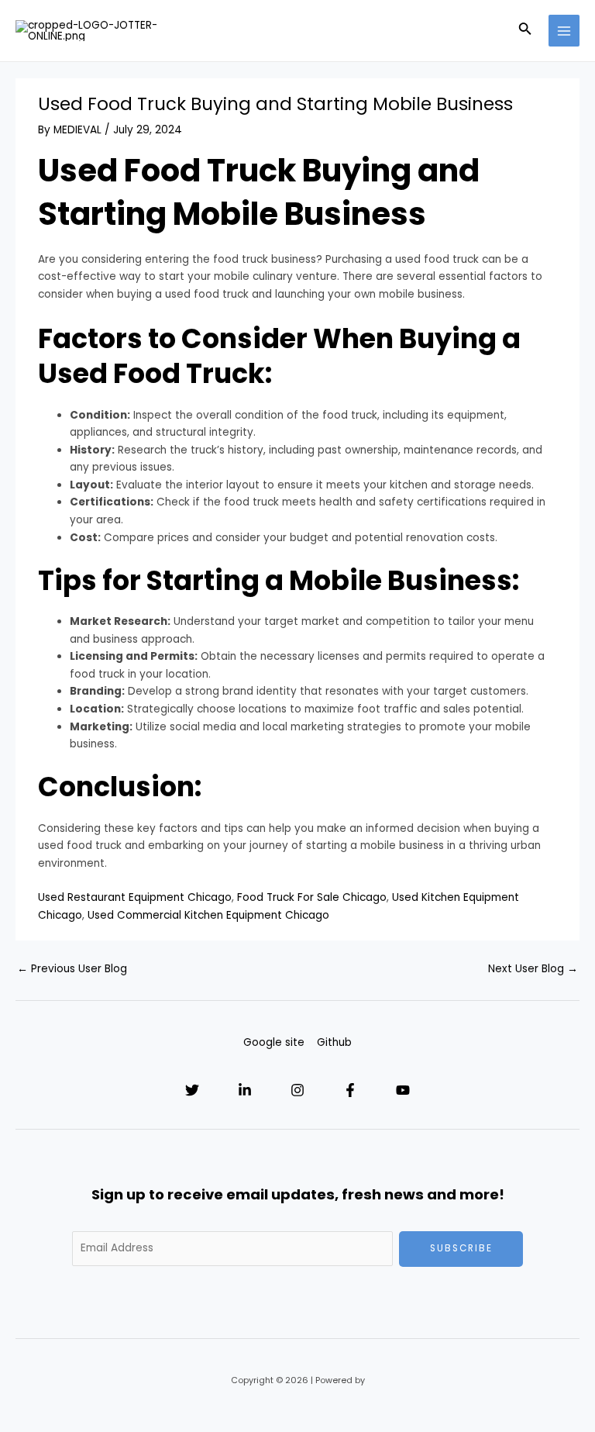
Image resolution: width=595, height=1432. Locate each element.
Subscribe (461, 1248)
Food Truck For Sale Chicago (312, 897)
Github (334, 1042)
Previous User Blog (72, 968)
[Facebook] (350, 1090)
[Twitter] (192, 1090)
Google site (273, 1042)
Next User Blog (533, 968)
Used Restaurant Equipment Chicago (135, 897)
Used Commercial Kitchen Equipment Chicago (208, 915)
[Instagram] (297, 1090)
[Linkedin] (245, 1090)
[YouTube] (403, 1090)
